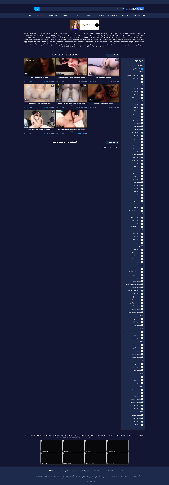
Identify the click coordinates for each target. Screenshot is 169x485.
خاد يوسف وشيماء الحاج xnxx (36, 41)
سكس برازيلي (137, 135)
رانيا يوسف (54, 43)
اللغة (141, 373)
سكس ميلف (137, 243)
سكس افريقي (137, 114)
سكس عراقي (137, 167)
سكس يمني (137, 201)
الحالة (141, 204)
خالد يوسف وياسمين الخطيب (54, 45)
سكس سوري (137, 157)
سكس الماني (137, 117)
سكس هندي (137, 194)
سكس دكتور (137, 348)
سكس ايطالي (137, 129)
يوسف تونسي (137, 69)
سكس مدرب (137, 351)
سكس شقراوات (136, 253)
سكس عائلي (137, 424)
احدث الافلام (136, 15)
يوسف (122, 45)
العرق (141, 328)
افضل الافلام (124, 15)
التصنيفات (101, 15)
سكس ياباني (137, 198)
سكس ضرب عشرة (135, 287)
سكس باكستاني (136, 132)
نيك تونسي (42, 45)
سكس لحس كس (135, 293)
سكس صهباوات (136, 256)
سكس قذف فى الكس (134, 290)
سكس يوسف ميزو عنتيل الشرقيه (103, 41)
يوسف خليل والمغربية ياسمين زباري (109, 45)
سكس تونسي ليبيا (76, 37)
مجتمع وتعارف (53, 15)
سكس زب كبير (136, 223)
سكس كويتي (137, 179)
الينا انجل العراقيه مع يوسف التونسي (127, 37)
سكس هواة (137, 82)
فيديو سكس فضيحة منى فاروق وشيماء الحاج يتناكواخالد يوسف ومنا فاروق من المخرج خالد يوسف (113, 34)
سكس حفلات (137, 393)
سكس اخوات (137, 418)
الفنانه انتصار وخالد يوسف (70, 41)
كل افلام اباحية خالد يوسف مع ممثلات (80, 39)
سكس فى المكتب (135, 402)
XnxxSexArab (82, 481)
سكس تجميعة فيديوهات (134, 75)
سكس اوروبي (137, 123)
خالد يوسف (43, 35)
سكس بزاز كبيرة (136, 220)
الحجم (141, 214)
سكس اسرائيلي (136, 107)
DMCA (59, 471)
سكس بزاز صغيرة (136, 217)
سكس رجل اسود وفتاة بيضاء (132, 332)
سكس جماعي (137, 322)
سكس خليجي (137, 148)
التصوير (141, 85)
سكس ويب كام (136, 98)
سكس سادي (137, 367)
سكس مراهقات (136, 239)
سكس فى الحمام (136, 396)
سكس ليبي (137, 185)
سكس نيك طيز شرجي (134, 312)
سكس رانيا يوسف (79, 43)
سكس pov (137, 88)
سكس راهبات (137, 249)
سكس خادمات (136, 345)
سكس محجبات (136, 259)
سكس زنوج (137, 335)
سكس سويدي (136, 160)
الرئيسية (143, 15)
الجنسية (140, 101)
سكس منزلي (137, 408)
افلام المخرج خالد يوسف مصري (48, 37)
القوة (141, 360)
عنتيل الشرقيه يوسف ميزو (113, 43)
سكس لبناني (137, 182)
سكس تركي (137, 139)
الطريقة (141, 265)
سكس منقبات (136, 262)
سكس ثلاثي (137, 319)
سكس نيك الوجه (136, 306)
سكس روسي (137, 151)
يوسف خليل (102, 43)
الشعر (141, 246)
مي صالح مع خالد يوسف (68, 46)
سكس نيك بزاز (136, 309)
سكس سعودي (136, 154)
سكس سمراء (137, 338)
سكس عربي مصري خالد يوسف (56, 34)
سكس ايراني (137, 126)
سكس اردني (137, 104)
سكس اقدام (137, 269)
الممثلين (88, 15)
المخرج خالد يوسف (139, 41)
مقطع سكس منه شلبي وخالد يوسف (134, 39)
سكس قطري (137, 173)
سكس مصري (137, 188)
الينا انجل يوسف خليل (127, 43)
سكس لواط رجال (41, 15)
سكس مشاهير (136, 357)
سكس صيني (137, 163)
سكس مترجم (137, 383)
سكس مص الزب (136, 300)
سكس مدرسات (136, 354)
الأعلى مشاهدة (112, 15)
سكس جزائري (137, 145)
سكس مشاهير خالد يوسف (65, 43)
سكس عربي (137, 380)
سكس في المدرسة (135, 405)
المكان (141, 386)
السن (141, 230)
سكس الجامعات (136, 390)
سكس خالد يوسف (139, 45)
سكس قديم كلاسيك (135, 91)
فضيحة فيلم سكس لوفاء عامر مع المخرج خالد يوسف (65, 35)
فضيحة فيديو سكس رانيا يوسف (123, 41)
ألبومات (77, 15)
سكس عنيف (137, 370)
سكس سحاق (137, 78)
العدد (141, 315)
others (141, 72)
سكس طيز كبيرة (136, 227)
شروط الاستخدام (70, 471)
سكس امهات (137, 421)
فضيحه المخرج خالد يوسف (85, 41)
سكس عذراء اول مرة (135, 211)
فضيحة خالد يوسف (73, 34)
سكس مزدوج (137, 325)
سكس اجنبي (137, 377)
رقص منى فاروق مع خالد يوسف (41, 43)
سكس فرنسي (137, 170)
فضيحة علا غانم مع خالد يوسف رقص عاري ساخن (99, 35)
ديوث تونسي (128, 45)
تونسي (113, 37)
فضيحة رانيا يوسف (65, 37)
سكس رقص (137, 281)
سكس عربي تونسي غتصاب (85, 47)
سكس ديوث (137, 278)
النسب (141, 411)
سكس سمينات (136, 233)
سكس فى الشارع (136, 399)
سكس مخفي (137, 94)
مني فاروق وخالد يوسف (50, 39)
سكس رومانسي (136, 364)
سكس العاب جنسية (135, 272)
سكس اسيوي (137, 111)
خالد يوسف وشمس (70, 45)
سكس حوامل (137, 207)
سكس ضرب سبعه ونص (133, 284)
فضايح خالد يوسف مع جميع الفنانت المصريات (96, 37)
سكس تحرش (137, 275)
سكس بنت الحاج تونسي (91, 43)
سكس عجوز (137, 236)
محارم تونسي (60, 41)
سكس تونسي (62, 39)
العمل (141, 341)
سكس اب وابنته (136, 415)
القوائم (65, 15)
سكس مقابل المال (135, 303)
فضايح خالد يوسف (117, 39)
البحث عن (140, 65)
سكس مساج (137, 297)
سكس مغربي (137, 191)
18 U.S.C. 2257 (49, 471)
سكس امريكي (137, 120)
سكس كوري (137, 176)
